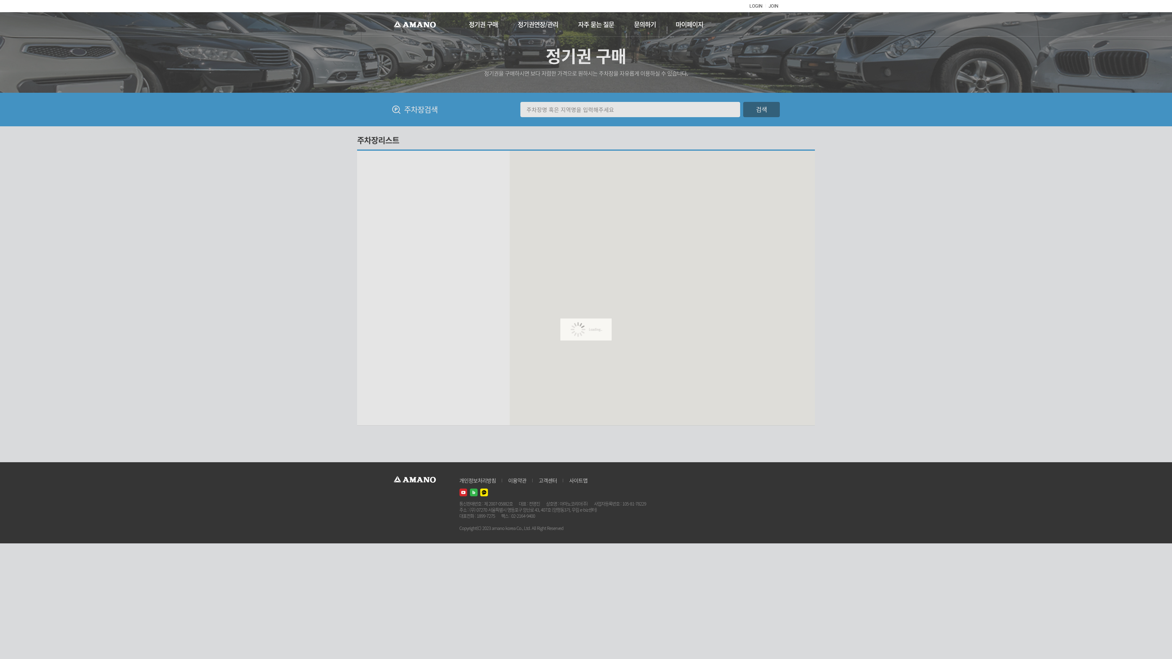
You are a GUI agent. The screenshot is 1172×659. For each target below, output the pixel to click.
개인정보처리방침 (477, 480)
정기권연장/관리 (538, 24)
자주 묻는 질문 (596, 24)
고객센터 (548, 480)
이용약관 (517, 480)
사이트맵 (578, 480)
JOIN (773, 6)
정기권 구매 (483, 24)
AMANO (418, 24)
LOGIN (756, 6)
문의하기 (645, 24)
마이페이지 (689, 24)
